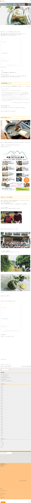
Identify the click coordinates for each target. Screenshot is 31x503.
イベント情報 (6, 364)
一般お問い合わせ (2, 497)
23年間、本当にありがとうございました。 (5, 374)
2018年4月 (2, 432)
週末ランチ (5, 201)
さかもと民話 (2, 442)
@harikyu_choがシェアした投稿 (11, 64)
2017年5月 (2, 435)
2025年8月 (2, 387)
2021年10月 (2, 400)
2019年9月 (2, 421)
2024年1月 (2, 392)
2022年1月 (2, 398)
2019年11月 (2, 419)
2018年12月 (2, 427)
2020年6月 (2, 411)
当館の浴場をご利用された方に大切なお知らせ (5, 377)
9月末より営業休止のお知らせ (4, 379)
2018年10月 (2, 429)
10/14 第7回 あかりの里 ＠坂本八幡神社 (26, 366)
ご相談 (3, 334)
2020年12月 (2, 408)
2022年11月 (2, 395)
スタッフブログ (9, 364)
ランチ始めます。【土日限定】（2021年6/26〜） (6, 366)
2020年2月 (2, 416)
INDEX (1, 488)
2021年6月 (2, 403)
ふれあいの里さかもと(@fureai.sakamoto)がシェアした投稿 (11, 330)
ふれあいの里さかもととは (3, 490)
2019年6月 (2, 424)
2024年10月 (2, 390)
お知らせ (3, 364)
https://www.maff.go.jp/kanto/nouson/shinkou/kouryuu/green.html (22, 102)
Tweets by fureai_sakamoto (22, 480)
